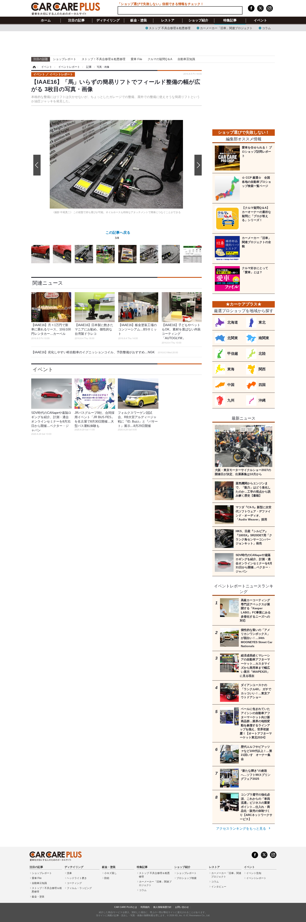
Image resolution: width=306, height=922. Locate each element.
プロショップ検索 (187, 878)
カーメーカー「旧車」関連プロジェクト (226, 27)
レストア (167, 20)
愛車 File (136, 59)
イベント (260, 20)
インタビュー (218, 886)
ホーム (46, 20)
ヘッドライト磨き (77, 878)
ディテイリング (108, 20)
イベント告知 (253, 873)
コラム (266, 27)
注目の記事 (76, 20)
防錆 (106, 878)
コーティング (74, 883)
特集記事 (230, 20)
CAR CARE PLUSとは (125, 907)
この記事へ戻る (118, 234)
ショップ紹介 (198, 20)
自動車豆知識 (186, 59)
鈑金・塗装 (138, 20)
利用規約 (145, 907)
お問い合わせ (182, 907)
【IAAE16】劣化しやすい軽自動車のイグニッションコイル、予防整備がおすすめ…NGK (104, 352)
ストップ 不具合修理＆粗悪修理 (169, 27)
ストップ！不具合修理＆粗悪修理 (103, 59)
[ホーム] (33, 67)
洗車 (69, 873)
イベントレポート (256, 878)
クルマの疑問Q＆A (160, 59)
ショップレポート (64, 59)
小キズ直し (110, 873)
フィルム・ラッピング (79, 888)
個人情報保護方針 (162, 907)
